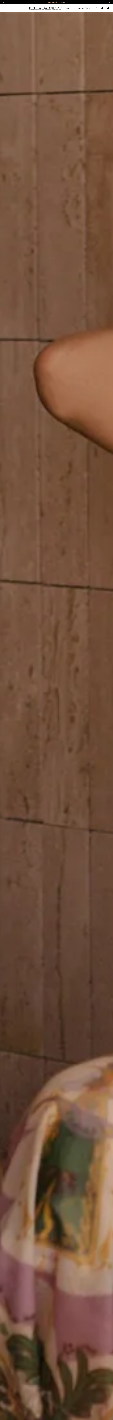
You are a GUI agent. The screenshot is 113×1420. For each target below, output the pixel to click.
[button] (96, 8)
